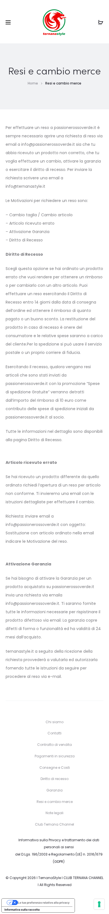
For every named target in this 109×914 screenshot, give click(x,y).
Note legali (54, 812)
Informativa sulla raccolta (22, 909)
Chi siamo (54, 722)
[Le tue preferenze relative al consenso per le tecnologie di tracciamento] (99, 904)
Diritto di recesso (54, 778)
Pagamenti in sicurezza (55, 756)
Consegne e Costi (54, 767)
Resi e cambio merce (55, 801)
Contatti (54, 733)
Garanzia (54, 790)
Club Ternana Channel (54, 824)
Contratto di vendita (54, 744)
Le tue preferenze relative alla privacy (44, 902)
